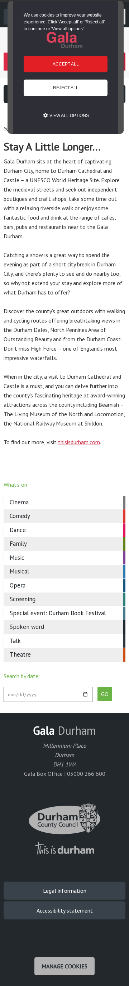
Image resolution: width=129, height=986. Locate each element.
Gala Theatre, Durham (64, 40)
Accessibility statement (65, 910)
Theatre (20, 654)
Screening (22, 599)
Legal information (64, 890)
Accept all (66, 64)
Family (18, 544)
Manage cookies (64, 966)
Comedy (20, 516)
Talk (15, 641)
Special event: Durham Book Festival (58, 613)
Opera (17, 585)
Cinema (19, 502)
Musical (19, 571)
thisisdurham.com (79, 442)
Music (17, 558)
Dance (18, 530)
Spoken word (27, 627)
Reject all (65, 87)
